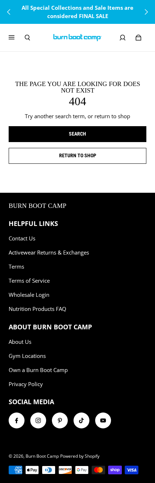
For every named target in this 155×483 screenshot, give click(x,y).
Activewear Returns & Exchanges (49, 252)
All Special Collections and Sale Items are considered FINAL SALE (77, 12)
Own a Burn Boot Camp (38, 370)
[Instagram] (38, 420)
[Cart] (138, 38)
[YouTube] (103, 420)
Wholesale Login (29, 295)
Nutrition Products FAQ (37, 309)
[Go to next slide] (146, 12)
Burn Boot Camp (42, 456)
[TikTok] (81, 420)
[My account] (122, 38)
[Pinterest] (60, 420)
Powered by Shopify (79, 456)
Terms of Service (29, 281)
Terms (16, 266)
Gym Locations (27, 356)
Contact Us (22, 238)
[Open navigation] (17, 38)
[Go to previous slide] (9, 12)
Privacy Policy (26, 384)
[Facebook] (17, 420)
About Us (20, 342)
